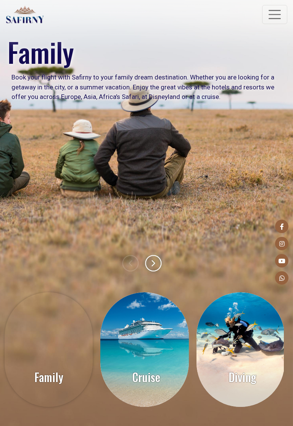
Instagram (281, 243)
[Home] (25, 14)
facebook (281, 226)
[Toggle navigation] (274, 14)
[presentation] (130, 263)
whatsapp (281, 278)
